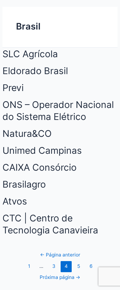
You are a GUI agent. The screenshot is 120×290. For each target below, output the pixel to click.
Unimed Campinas (42, 150)
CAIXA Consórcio (39, 167)
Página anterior (60, 255)
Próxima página (60, 277)
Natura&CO (27, 133)
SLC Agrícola (30, 53)
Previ (13, 87)
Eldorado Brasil (35, 70)
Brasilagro (24, 184)
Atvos (14, 201)
